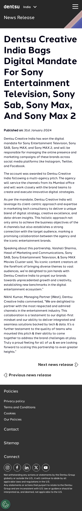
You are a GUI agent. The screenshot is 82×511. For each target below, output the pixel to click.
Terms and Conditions (19, 407)
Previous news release (29, 375)
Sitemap (11, 443)
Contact (11, 429)
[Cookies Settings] (5, 504)
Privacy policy (14, 401)
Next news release (56, 365)
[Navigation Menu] (75, 6)
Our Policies (13, 419)
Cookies (10, 413)
